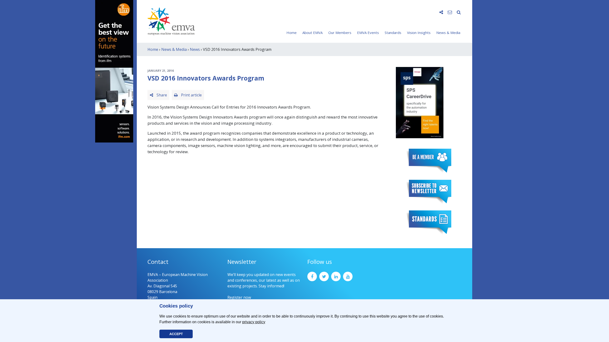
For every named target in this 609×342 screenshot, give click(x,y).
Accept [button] (176, 334)
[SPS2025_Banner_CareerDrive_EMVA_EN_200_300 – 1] (419, 102)
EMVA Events (368, 32)
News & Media (448, 32)
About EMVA (312, 32)
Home (291, 32)
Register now (239, 297)
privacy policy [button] (253, 322)
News (195, 49)
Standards (393, 32)
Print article (191, 95)
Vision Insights (419, 32)
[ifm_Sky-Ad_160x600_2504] (114, 70)
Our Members (339, 32)
